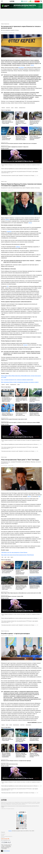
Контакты (2, 837)
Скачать (10, 830)
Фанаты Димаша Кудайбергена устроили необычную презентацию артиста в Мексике (19, 168)
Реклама (2, 835)
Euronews (9, 231)
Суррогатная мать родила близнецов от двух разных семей (14, 419)
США (2, 557)
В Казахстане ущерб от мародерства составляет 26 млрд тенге (14, 146)
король (18, 384)
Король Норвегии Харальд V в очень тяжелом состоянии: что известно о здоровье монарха (20, 164)
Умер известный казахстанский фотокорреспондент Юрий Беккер (17, 554)
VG (7, 286)
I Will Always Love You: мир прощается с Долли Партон (17, 161)
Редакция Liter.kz (4, 635)
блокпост (16, 107)
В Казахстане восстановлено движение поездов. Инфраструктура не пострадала (19, 143)
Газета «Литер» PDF (5, 838)
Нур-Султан (8, 107)
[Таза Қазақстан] (31, 1)
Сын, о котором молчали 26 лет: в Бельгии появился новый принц (17, 379)
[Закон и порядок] (24, 1)
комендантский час (22, 107)
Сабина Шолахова (4, 190)
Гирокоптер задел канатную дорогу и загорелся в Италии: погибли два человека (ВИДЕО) (20, 422)
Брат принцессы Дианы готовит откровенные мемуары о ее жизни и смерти (20, 382)
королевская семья (13, 384)
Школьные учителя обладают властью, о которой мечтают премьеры (16, 760)
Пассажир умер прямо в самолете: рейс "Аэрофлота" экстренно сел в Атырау (17, 175)
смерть (12, 557)
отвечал (25, 344)
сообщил (7, 219)
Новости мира (5, 159)
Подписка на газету (37, 1)
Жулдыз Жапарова (4, 32)
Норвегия (7, 384)
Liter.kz (32, 65)
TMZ (39, 496)
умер (5, 557)
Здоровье (3, 384)
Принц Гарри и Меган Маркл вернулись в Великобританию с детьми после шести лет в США (21, 592)
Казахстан (3, 107)
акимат (12, 107)
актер (8, 557)
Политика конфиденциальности (6, 836)
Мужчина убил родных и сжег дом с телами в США (12, 596)
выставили (21, 67)
